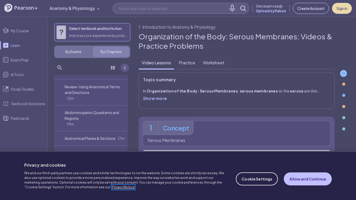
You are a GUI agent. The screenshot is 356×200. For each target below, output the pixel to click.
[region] (178, 175)
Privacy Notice (123, 187)
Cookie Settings (257, 179)
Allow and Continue (308, 179)
